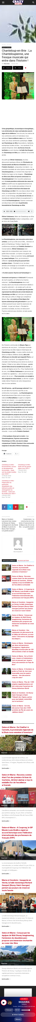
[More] (26, 68)
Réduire (18, 1019)
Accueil (4, 44)
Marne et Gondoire (6, 47)
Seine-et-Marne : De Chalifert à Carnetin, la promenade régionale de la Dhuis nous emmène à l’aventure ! (17, 729)
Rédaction (4, 910)
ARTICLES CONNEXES (9, 560)
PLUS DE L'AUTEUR (23, 560)
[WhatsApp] (21, 507)
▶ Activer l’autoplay (18, 1014)
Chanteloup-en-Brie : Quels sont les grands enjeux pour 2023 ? (24, 466)
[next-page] (6, 717)
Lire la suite (5, 768)
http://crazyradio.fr (18, 551)
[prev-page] (3, 717)
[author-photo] (18, 546)
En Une (9, 44)
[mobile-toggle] (3, 2)
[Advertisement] (18, 24)
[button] (33, 2)
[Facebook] (4, 507)
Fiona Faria (7, 63)
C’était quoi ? (9, 1010)
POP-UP (17, 1010)
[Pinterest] (15, 507)
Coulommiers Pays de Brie (5, 660)
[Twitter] (10, 507)
